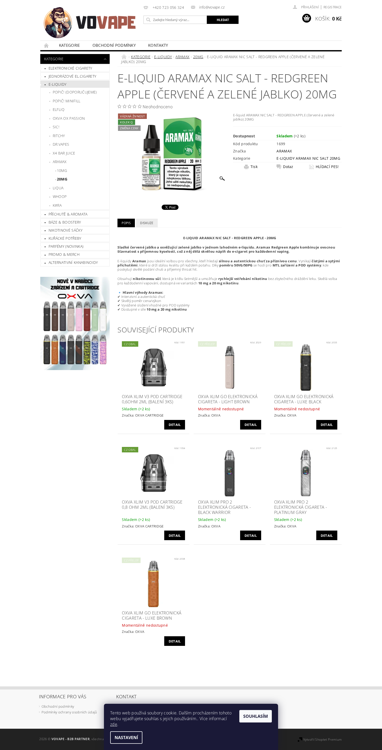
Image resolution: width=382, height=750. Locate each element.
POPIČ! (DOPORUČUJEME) (75, 92)
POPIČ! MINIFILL (67, 100)
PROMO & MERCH (64, 254)
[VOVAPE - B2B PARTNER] (91, 23)
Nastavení (126, 737)
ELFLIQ (59, 109)
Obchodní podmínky (114, 45)
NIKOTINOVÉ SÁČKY (65, 230)
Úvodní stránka (46, 45)
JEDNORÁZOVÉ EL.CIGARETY (72, 76)
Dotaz (288, 166)
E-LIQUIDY (58, 84)
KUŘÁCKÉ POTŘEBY (65, 238)
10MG (62, 170)
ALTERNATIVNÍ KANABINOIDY (73, 262)
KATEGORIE (69, 45)
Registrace (333, 7)
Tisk (254, 166)
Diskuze (146, 223)
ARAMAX (60, 161)
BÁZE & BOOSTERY (65, 222)
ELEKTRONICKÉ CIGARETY (70, 68)
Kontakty (158, 45)
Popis (126, 223)
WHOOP (60, 196)
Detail (175, 424)
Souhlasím (255, 716)
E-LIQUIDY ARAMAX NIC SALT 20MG (308, 158)
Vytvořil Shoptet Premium (322, 739)
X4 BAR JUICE (64, 153)
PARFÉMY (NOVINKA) (66, 246)
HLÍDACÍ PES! (327, 166)
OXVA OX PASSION (69, 118)
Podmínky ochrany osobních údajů (69, 712)
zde (113, 724)
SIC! (56, 126)
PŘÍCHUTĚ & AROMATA (68, 214)
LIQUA (58, 187)
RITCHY (59, 135)
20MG (62, 179)
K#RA (57, 205)
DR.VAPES (61, 144)
